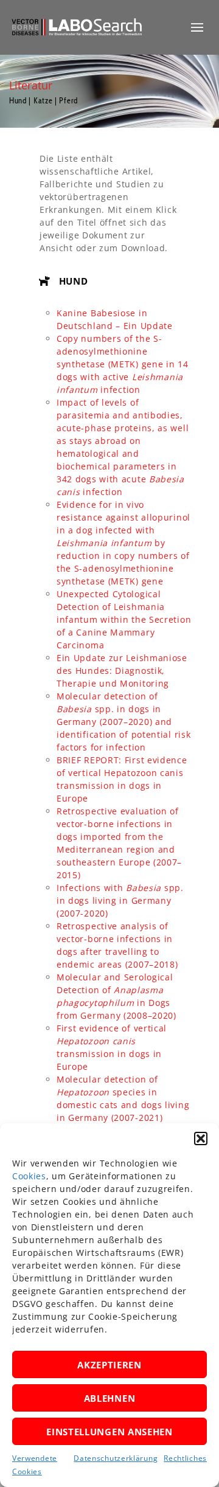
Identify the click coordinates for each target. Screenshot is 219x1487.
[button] (201, 1138)
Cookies (29, 1176)
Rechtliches (185, 1458)
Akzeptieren (109, 1365)
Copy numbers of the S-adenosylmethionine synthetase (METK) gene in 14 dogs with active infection (123, 364)
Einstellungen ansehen (109, 1432)
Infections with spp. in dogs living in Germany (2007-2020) (120, 900)
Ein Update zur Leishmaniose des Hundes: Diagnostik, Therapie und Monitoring (122, 670)
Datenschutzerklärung (116, 1458)
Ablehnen (110, 1398)
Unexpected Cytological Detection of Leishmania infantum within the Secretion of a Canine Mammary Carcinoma (124, 619)
